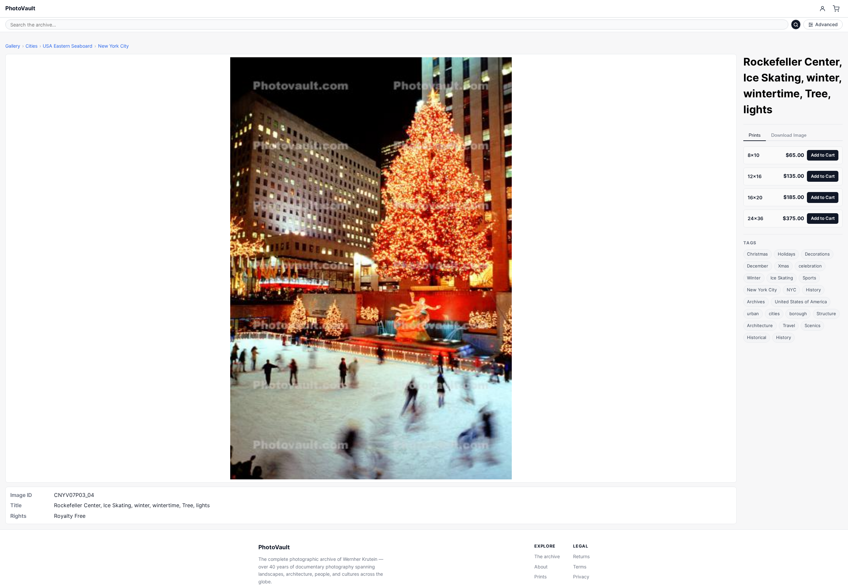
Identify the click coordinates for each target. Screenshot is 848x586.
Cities (31, 46)
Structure (826, 313)
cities (774, 313)
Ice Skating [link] (772, 77)
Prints (755, 135)
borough (798, 313)
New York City (113, 46)
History (813, 289)
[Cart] (836, 8)
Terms (579, 566)
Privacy (581, 576)
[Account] (822, 8)
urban (753, 313)
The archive (547, 556)
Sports (809, 277)
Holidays (786, 254)
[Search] (796, 24)
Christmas (757, 254)
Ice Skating (781, 277)
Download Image (789, 135)
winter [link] (822, 77)
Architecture (760, 325)
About (541, 566)
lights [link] (757, 109)
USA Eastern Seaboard (67, 46)
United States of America (801, 301)
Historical (756, 337)
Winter (754, 277)
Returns (581, 556)
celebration (810, 266)
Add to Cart (823, 155)
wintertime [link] (771, 93)
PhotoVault (20, 8)
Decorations (817, 254)
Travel (789, 325)
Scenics (813, 325)
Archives (756, 301)
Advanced (826, 24)
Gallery (12, 46)
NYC (791, 289)
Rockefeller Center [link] (791, 61)
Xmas (783, 266)
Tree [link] (816, 93)
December (757, 266)
